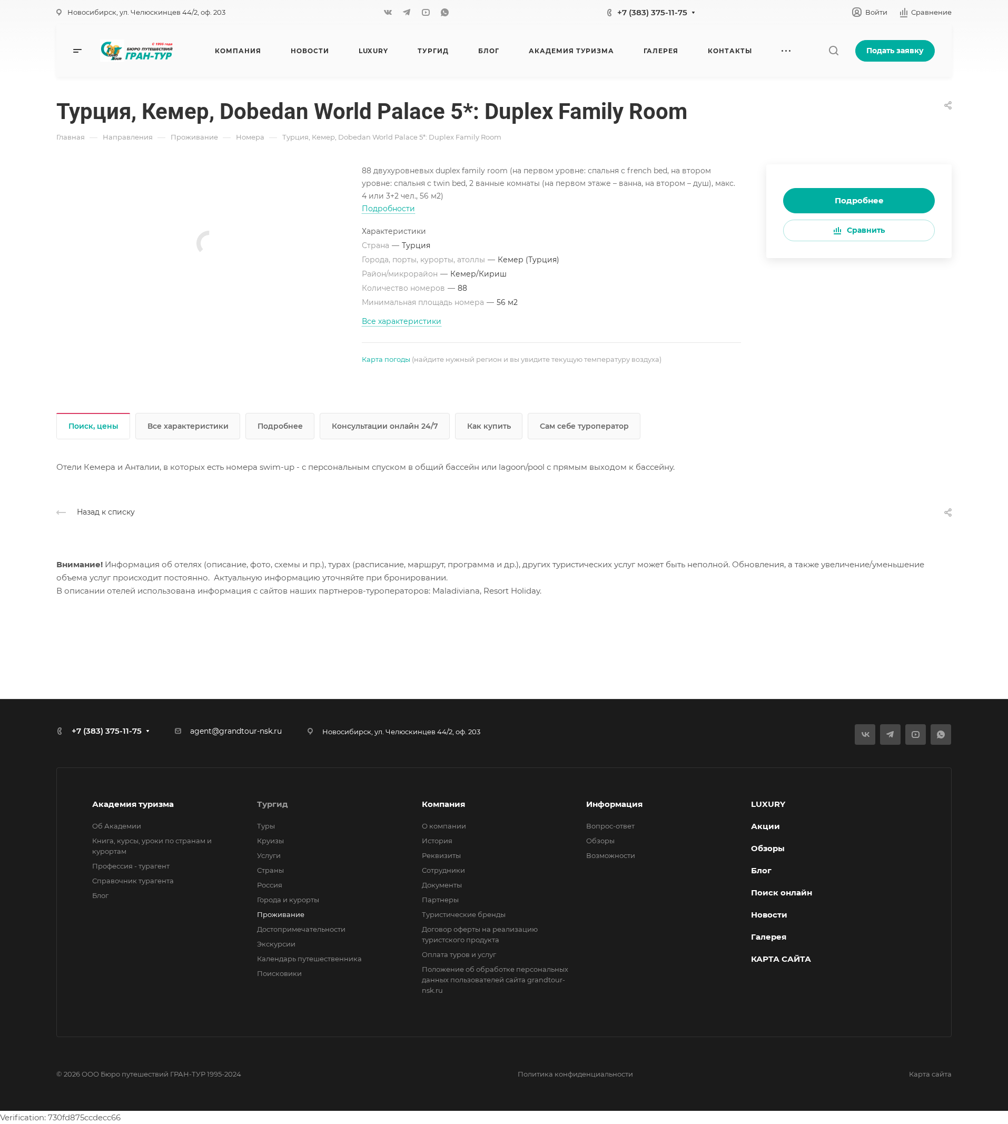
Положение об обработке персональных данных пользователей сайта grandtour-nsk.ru (495, 979)
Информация (614, 804)
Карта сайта (930, 1074)
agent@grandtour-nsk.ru (236, 731)
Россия (269, 885)
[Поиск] (833, 51)
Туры (266, 826)
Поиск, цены (93, 426)
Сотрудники (443, 870)
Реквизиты (441, 855)
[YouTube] (425, 12)
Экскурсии (276, 944)
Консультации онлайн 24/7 (385, 426)
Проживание (280, 914)
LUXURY (768, 804)
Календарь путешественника (309, 958)
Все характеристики (188, 426)
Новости (769, 915)
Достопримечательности (301, 929)
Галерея (768, 937)
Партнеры (440, 899)
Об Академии (116, 826)
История (437, 840)
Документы (442, 885)
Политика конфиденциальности (575, 1074)
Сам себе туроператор (584, 426)
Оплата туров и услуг (459, 954)
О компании (444, 826)
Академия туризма (133, 804)
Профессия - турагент (131, 866)
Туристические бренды (464, 914)
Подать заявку (895, 50)
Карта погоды (386, 359)
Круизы (270, 840)
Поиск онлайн (781, 893)
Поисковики (279, 973)
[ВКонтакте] (387, 12)
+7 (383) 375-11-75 (652, 12)
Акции (765, 826)
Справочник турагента (133, 880)
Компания (443, 804)
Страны (270, 870)
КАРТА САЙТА (781, 959)
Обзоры (600, 840)
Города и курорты (288, 899)
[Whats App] (444, 12)
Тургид (272, 804)
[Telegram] (406, 12)
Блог (100, 895)
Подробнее (859, 200)
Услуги (269, 855)
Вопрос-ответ (610, 826)
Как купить (489, 426)
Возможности (610, 855)
